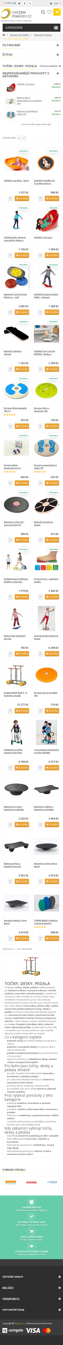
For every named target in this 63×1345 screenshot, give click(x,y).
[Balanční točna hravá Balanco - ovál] (16, 277)
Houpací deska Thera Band (15, 922)
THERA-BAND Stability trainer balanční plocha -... (46, 922)
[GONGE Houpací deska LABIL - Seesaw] (46, 277)
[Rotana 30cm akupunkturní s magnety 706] (16, 447)
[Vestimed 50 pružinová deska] (46, 618)
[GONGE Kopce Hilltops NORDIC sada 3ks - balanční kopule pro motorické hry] (16, 561)
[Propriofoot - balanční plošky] (46, 561)
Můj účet (8, 1287)
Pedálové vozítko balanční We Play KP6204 (13, 751)
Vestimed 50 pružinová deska (46, 637)
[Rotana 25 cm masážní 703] (46, 675)
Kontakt (30, 3)
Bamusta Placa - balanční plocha (12, 865)
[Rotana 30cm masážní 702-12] (16, 390)
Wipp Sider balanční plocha (15, 637)
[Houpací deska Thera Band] (16, 903)
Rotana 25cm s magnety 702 (41, 409)
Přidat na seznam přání (10, 198)
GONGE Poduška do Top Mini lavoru (44, 182)
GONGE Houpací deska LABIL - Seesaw (46, 296)
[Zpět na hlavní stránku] (3, 35)
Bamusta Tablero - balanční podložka (44, 808)
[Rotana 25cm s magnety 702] (46, 390)
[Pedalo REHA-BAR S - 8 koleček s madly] (16, 675)
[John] (52, 1182)
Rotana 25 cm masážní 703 (45, 694)
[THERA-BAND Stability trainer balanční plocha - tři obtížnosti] (46, 903)
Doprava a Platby (19, 3)
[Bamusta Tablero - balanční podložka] (46, 789)
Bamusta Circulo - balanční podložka (14, 808)
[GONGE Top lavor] (46, 220)
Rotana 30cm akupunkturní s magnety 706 (29, 100)
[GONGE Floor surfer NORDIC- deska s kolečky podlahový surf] (46, 334)
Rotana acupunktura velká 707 (45, 467)
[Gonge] (31, 1182)
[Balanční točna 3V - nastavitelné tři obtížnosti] (16, 504)
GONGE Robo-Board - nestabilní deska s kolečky (15, 239)
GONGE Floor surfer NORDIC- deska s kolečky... (44, 353)
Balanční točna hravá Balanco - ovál (15, 296)
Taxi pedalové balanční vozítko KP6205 (46, 751)
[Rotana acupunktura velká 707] (46, 447)
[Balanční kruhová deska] (46, 504)
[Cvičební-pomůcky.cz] (16, 15)
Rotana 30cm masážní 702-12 (15, 409)
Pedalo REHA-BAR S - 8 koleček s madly (15, 694)
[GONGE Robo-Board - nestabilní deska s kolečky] (16, 220)
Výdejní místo (24, 3)
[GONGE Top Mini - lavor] (16, 163)
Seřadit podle (9, 137)
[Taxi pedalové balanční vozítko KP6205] (46, 732)
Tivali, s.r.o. (20, 1323)
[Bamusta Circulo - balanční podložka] (16, 789)
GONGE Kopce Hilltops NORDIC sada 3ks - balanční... (16, 580)
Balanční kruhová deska (43, 523)
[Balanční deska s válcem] (16, 334)
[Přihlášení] (51, 3)
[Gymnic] (10, 1182)
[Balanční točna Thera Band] (46, 846)
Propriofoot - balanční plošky (46, 580)
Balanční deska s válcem (13, 353)
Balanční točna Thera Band (45, 865)
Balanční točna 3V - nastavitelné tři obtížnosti (14, 523)
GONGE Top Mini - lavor (16, 180)
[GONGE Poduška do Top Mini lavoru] (46, 163)
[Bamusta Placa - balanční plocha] (16, 846)
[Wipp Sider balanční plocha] (16, 618)
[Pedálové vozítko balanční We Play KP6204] (16, 732)
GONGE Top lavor (26, 84)
